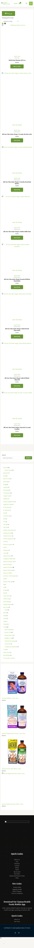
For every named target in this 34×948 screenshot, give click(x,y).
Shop (17, 878)
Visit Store (17, 921)
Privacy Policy (17, 887)
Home (17, 870)
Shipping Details (17, 889)
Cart (17, 861)
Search (4, 455)
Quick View (17, 56)
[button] (26, 3)
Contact (17, 866)
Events (17, 868)
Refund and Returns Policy (17, 876)
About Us (17, 859)
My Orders (17, 874)
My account (17, 872)
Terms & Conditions (17, 893)
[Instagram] (19, 932)
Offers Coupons (17, 891)
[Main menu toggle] (31, 3)
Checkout (17, 863)
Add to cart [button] (17, 66)
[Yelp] (15, 932)
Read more (17, 140)
